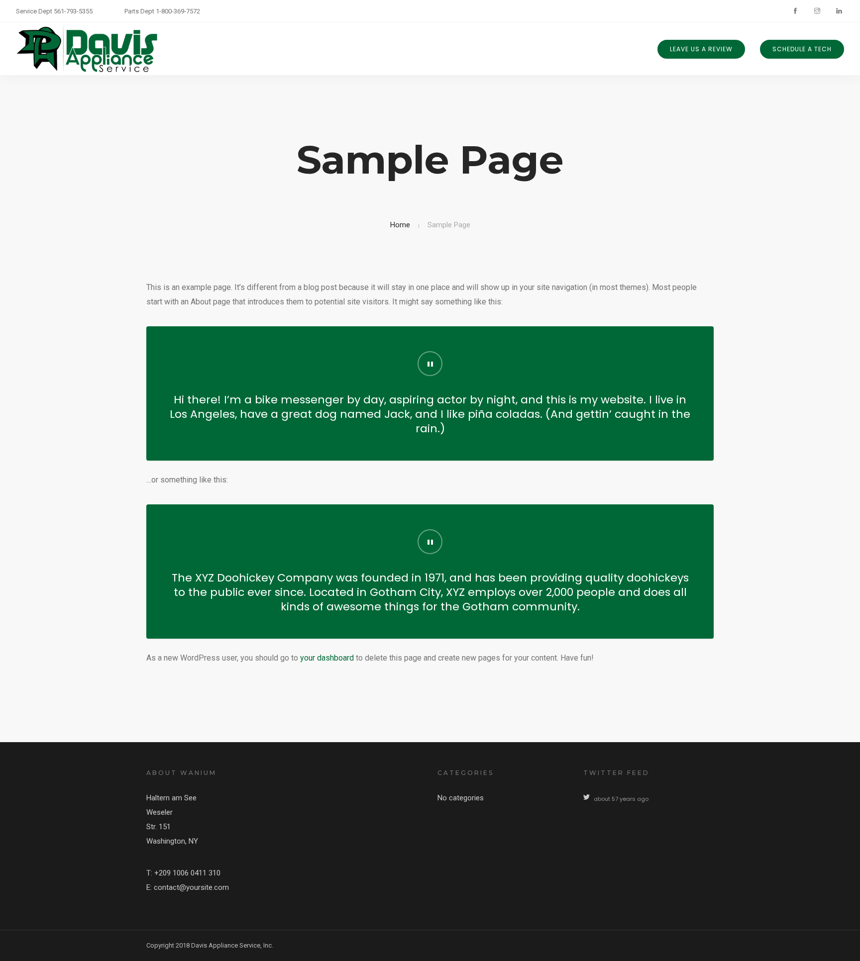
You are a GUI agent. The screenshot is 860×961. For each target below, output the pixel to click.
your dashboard (327, 658)
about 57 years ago (621, 799)
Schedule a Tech (802, 49)
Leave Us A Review (701, 49)
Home (400, 224)
